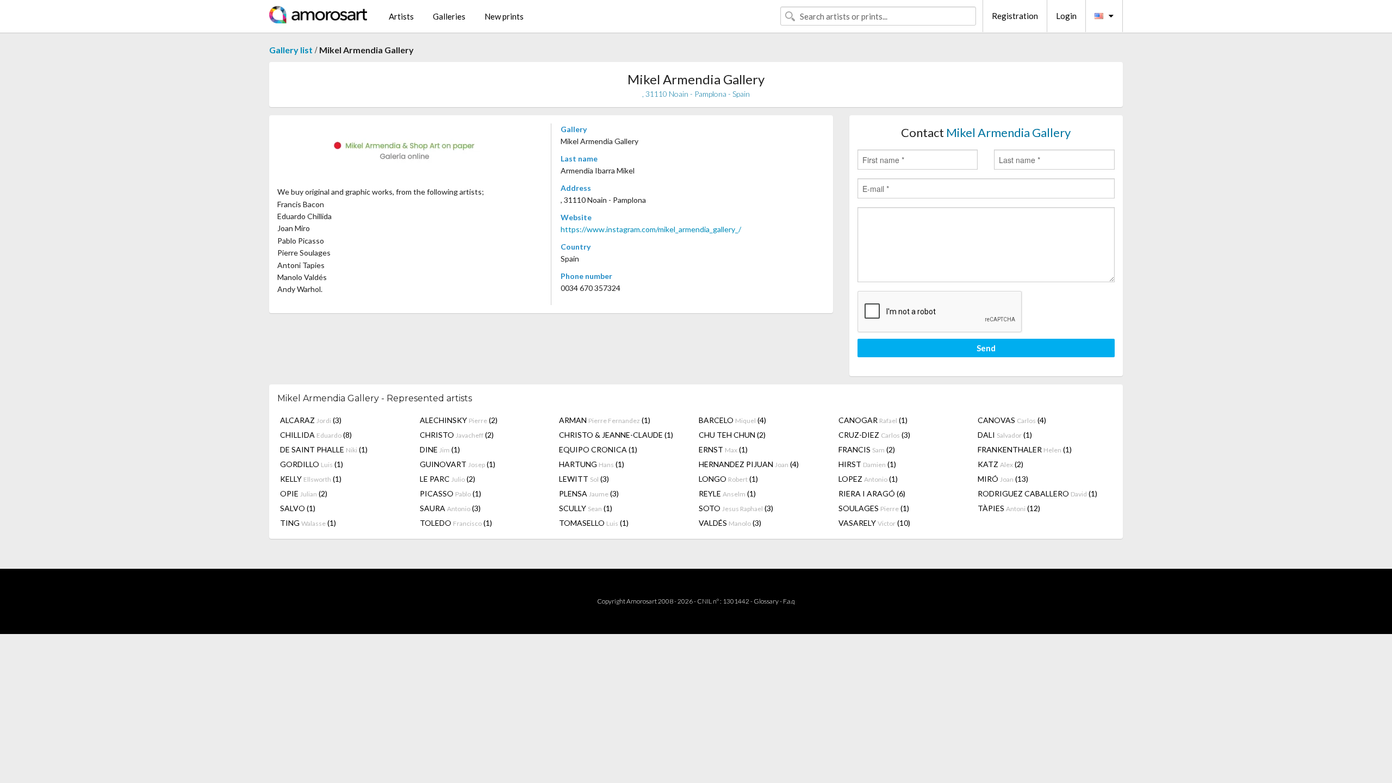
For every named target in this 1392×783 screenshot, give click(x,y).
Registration (1015, 16)
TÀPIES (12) (1009, 508)
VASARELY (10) (874, 522)
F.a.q (789, 601)
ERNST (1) (723, 449)
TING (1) (308, 522)
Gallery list (291, 50)
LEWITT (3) (584, 478)
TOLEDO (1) (456, 522)
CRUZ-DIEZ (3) (874, 434)
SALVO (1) (297, 508)
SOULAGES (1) (873, 508)
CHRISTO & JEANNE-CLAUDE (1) (616, 434)
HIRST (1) (867, 464)
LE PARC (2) (447, 478)
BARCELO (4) (732, 420)
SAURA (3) (450, 508)
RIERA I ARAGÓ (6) (871, 493)
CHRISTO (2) (457, 434)
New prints (504, 16)
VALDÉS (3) (730, 522)
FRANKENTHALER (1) (1025, 449)
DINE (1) (440, 449)
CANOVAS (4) (1012, 420)
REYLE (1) (727, 493)
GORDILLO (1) (311, 464)
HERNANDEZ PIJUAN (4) (749, 464)
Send (986, 348)
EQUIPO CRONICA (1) (598, 449)
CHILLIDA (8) (316, 434)
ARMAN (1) (604, 420)
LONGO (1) (728, 478)
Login (1066, 16)
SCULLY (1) (585, 508)
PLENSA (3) (589, 493)
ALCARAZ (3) (310, 420)
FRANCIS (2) (866, 449)
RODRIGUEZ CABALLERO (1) (1037, 493)
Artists (401, 16)
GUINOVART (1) (457, 464)
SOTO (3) (736, 508)
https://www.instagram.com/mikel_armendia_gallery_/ (651, 229)
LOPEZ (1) (868, 478)
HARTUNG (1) (591, 464)
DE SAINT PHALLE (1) (324, 449)
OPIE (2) (303, 493)
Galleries (449, 16)
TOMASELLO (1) (594, 522)
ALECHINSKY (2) (459, 420)
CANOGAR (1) (873, 420)
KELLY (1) (310, 478)
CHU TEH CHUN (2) (732, 434)
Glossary (766, 601)
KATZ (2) (1000, 464)
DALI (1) (1005, 434)
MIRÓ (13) (1003, 478)
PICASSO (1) (450, 493)
